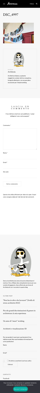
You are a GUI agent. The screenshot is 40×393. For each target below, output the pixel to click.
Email (5, 162)
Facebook (6, 378)
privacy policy (27, 361)
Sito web (5, 172)
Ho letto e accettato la (20, 361)
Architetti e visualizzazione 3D (15, 328)
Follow (32, 4)
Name (5, 345)
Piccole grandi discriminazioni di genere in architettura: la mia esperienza (19, 312)
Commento (7, 125)
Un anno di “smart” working (13, 321)
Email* (5, 353)
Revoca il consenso (20, 389)
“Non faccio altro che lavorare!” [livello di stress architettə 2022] (18, 301)
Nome (5, 153)
